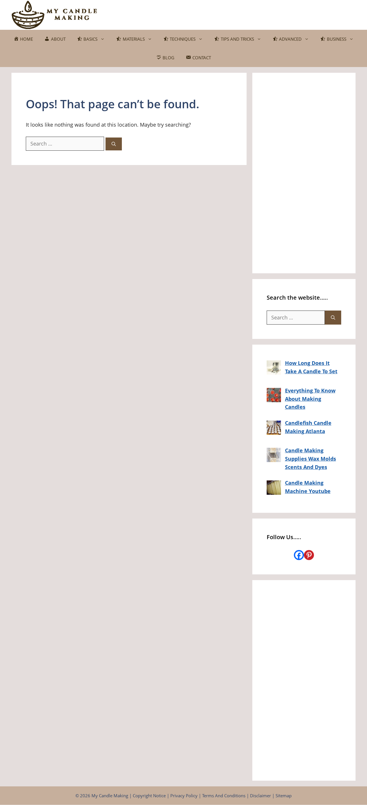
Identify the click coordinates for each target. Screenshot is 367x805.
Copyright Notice (149, 795)
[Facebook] (299, 555)
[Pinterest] (309, 555)
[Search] (114, 144)
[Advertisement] (304, 173)
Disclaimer (260, 795)
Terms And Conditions (223, 795)
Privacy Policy (184, 795)
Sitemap (284, 795)
